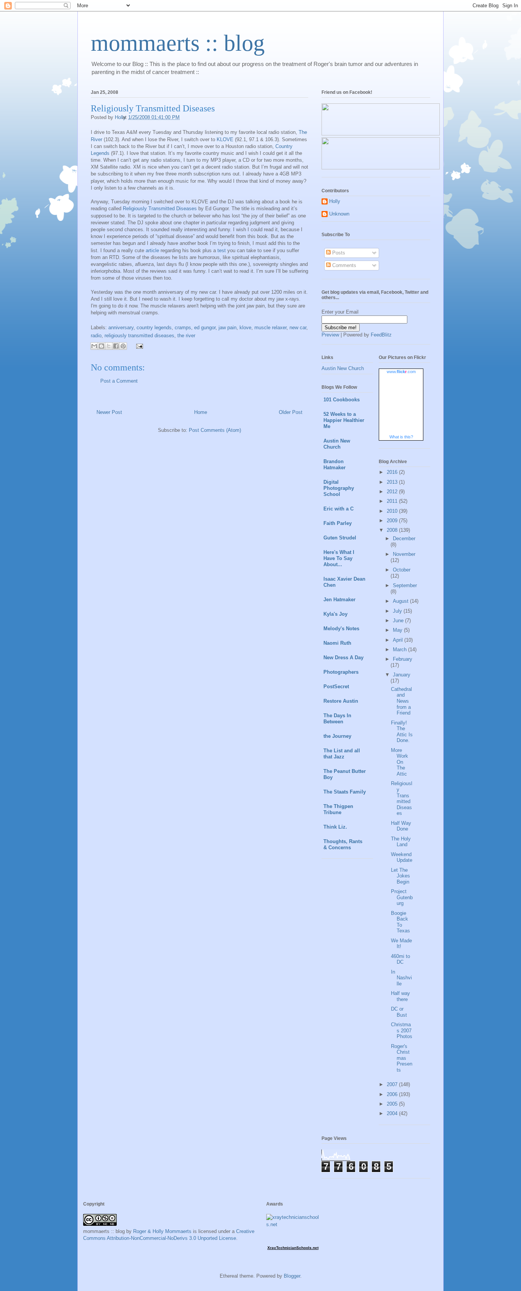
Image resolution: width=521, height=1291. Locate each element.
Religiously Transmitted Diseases (160, 208)
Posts (338, 253)
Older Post (290, 412)
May (398, 630)
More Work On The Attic (399, 762)
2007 (393, 1084)
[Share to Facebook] (116, 346)
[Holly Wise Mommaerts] (381, 168)
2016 (393, 472)
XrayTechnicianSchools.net (292, 1248)
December (404, 538)
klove (245, 327)
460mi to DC (400, 959)
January (401, 675)
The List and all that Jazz (341, 754)
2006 (393, 1094)
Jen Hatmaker (339, 599)
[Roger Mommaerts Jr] (381, 134)
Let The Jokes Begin (400, 876)
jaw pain (227, 327)
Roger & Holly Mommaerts (162, 1231)
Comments (343, 265)
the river (186, 335)
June (399, 620)
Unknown (339, 214)
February (402, 659)
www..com (401, 371)
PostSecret (336, 686)
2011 (393, 501)
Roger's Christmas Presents (401, 1058)
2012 (393, 491)
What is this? (401, 437)
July (398, 611)
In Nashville (401, 978)
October (401, 570)
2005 (393, 1104)
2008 (393, 530)
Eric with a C (338, 509)
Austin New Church (343, 368)
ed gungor (204, 327)
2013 (393, 482)
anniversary (120, 327)
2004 (393, 1113)
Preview (330, 335)
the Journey (337, 736)
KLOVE (225, 139)
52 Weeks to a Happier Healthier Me (343, 420)
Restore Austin (340, 701)
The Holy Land (401, 842)
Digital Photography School (338, 488)
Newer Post (109, 412)
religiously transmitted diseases (139, 335)
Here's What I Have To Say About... (338, 558)
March (400, 649)
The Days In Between (337, 718)
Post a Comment (119, 381)
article (152, 250)
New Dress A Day (343, 657)
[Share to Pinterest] (123, 346)
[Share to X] (109, 346)
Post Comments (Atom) (215, 430)
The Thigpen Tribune (338, 809)
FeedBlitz (381, 335)
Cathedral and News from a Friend (401, 701)
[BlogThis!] (101, 346)
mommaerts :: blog (178, 43)
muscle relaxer (270, 327)
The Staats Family (344, 792)
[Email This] (94, 346)
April (398, 640)
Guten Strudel (339, 538)
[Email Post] (138, 346)
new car (297, 327)
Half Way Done (401, 826)
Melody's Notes (341, 628)
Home (200, 412)
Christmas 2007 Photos (401, 1030)
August (401, 601)
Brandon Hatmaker (334, 464)
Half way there (400, 996)
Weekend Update (401, 857)
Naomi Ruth (337, 643)
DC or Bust (399, 1012)
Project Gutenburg (402, 897)
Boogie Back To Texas (400, 922)
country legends (154, 327)
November (404, 554)
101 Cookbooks (341, 399)
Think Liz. (335, 827)
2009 (393, 520)
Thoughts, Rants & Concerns (342, 844)
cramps (183, 327)
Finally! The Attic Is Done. (402, 732)
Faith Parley (337, 523)
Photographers (341, 672)
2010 (393, 511)
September (405, 585)
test (221, 250)
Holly (334, 201)
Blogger (292, 1276)
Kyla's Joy (335, 614)
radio (96, 335)
